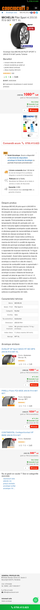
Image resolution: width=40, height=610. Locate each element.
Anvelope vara (11, 12)
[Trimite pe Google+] (34, 13)
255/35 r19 (7, 481)
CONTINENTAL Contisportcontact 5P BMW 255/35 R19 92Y (17, 433)
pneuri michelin (9, 483)
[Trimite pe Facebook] (31, 13)
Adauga (34, 110)
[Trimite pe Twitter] (37, 13)
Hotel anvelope (7, 601)
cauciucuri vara (9, 478)
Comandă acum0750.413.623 (20, 143)
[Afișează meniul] (36, 8)
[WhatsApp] (35, 600)
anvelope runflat (9, 486)
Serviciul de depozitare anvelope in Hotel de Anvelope (20, 158)
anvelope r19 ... (9, 488)
